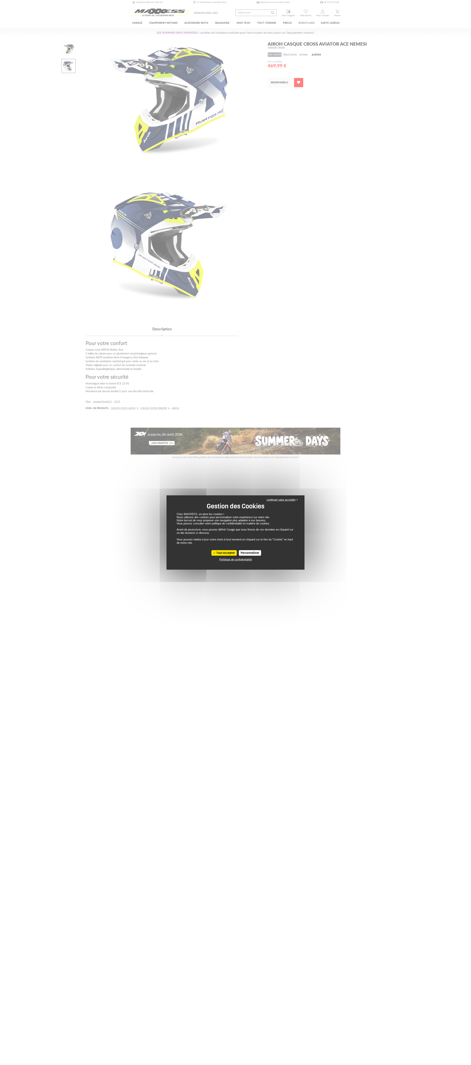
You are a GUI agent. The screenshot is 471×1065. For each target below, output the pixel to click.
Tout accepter (225, 553)
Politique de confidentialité (235, 559)
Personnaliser (250, 553)
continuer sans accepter (281, 499)
